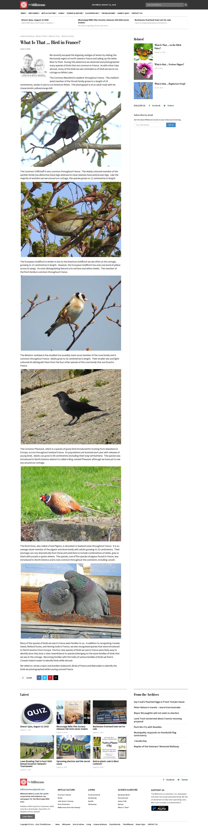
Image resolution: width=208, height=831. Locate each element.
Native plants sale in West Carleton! (106, 762)
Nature (120, 804)
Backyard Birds (124, 795)
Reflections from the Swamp (69, 807)
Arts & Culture (66, 789)
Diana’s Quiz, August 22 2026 (35, 19)
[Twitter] (44, 677)
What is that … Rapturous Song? (170, 83)
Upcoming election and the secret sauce (73, 762)
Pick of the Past (64, 804)
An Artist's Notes (64, 795)
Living (91, 789)
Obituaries (92, 804)
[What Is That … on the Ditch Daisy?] (143, 51)
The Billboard (128, 824)
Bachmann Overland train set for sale (153, 19)
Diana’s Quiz (140, 824)
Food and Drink (94, 795)
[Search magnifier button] (186, 5)
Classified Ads (114, 824)
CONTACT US (153, 824)
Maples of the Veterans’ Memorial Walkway (156, 746)
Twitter (170, 106)
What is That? (41, 36)
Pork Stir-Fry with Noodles (148, 726)
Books (60, 798)
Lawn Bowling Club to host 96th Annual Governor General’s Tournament (36, 764)
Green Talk (122, 801)
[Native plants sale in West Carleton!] (110, 747)
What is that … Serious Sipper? (169, 64)
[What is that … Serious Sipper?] (143, 71)
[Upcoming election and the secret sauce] (73, 747)
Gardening (92, 798)
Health (90, 801)
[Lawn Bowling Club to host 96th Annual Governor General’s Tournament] (37, 747)
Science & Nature (27, 36)
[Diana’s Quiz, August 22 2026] (37, 712)
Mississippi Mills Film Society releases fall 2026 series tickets (103, 21)
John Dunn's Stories (66, 801)
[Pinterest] (50, 677)
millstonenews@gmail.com (32, 789)
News (57, 824)
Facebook (156, 106)
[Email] (55, 677)
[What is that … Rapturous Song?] (143, 90)
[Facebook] (39, 677)
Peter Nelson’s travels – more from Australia (157, 707)
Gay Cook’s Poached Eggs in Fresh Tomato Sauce (159, 701)
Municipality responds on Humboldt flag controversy (155, 734)
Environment (123, 798)
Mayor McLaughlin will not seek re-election (156, 712)
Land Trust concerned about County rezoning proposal (158, 720)
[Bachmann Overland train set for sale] (110, 712)
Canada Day (140, 740)
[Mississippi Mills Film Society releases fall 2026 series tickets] (73, 712)
